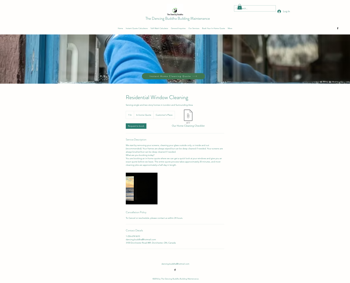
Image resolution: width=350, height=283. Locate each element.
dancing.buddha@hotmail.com (175, 263)
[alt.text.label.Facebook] (337, 28)
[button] (239, 7)
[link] (136, 126)
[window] (142, 188)
